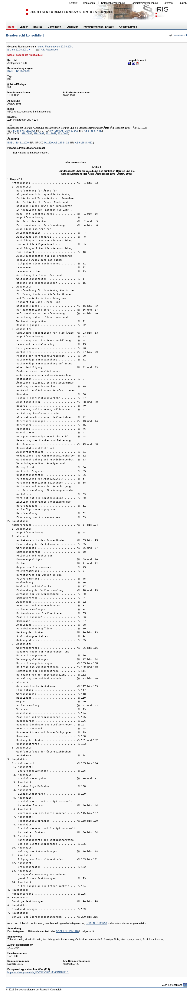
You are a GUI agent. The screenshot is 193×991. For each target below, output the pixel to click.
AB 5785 (88, 130)
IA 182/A (49, 142)
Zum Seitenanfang (172, 984)
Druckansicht (178, 35)
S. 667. (89, 142)
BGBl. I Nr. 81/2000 (18, 142)
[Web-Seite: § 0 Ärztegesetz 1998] (129, 63)
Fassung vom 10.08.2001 (59, 46)
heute (40, 46)
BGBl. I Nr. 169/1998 (18, 71)
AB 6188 (79, 142)
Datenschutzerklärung (112, 3)
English (182, 3)
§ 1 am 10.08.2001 (17, 49)
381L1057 (51, 133)
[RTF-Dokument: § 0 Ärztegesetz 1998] (133, 63)
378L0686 (26, 133)
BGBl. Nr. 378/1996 (96, 923)
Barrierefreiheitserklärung (143, 3)
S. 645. (98, 130)
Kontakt (72, 3)
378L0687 (39, 133)
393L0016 (63, 133)
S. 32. (66, 142)
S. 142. (74, 130)
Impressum (88, 3)
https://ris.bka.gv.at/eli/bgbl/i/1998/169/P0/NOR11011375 (38, 972)
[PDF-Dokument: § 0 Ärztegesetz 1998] (137, 63)
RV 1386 (55, 130)
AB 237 (58, 142)
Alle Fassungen (49, 49)
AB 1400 (65, 130)
